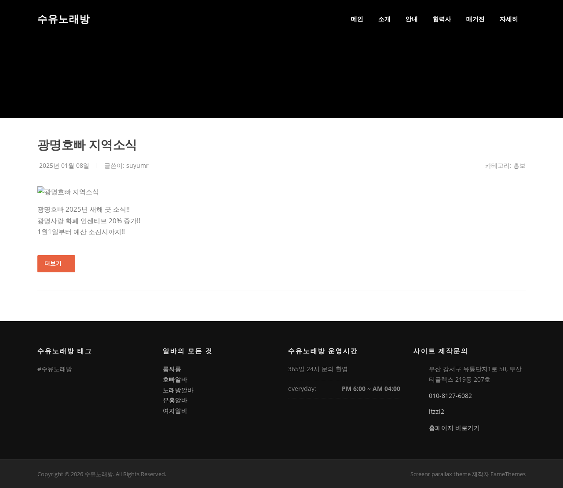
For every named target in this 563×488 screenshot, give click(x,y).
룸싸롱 (172, 369)
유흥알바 (175, 400)
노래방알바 (178, 390)
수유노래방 (63, 18)
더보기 (53, 263)
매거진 (475, 18)
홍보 (519, 165)
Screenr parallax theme (440, 474)
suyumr (137, 165)
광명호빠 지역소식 (87, 144)
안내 (412, 18)
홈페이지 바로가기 (454, 427)
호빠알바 (175, 379)
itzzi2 (436, 411)
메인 (357, 18)
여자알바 (175, 410)
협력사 (442, 18)
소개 (384, 18)
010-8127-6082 (450, 395)
